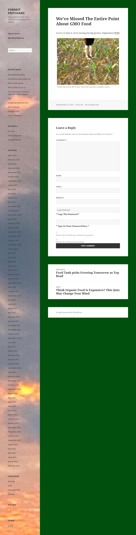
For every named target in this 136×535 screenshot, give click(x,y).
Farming (11, 481)
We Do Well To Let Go (17, 87)
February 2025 (14, 159)
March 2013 (13, 415)
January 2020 (13, 228)
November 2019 (14, 236)
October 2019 (13, 240)
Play (9, 98)
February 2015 (14, 355)
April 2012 (12, 457)
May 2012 (12, 453)
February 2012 (14, 466)
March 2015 (13, 351)
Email (59, 186)
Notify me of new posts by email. (70, 242)
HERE (117, 33)
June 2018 (12, 287)
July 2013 (11, 398)
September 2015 (14, 338)
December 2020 (14, 206)
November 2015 (14, 330)
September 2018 (14, 283)
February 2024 (14, 168)
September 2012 (14, 440)
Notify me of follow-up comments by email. (74, 235)
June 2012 (12, 449)
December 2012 (14, 427)
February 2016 (14, 317)
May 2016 (12, 313)
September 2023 (14, 181)
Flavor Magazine (14, 135)
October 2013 (13, 385)
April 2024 (12, 164)
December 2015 (14, 325)
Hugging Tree (13, 111)
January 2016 (13, 321)
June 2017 (12, 300)
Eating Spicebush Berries (18, 103)
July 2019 (11, 253)
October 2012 (13, 436)
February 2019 (14, 274)
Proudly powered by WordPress (69, 312)
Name (58, 175)
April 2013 (12, 410)
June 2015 (12, 342)
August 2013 (13, 393)
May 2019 (12, 262)
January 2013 (13, 423)
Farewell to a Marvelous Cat (19, 79)
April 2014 (12, 372)
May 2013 (12, 406)
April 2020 (12, 219)
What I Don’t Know (15, 83)
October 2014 (13, 364)
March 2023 (13, 198)
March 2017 (13, 308)
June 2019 (12, 257)
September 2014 (14, 368)
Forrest (80, 105)
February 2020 (14, 223)
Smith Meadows (14, 140)
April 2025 (12, 155)
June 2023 (12, 189)
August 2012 (13, 444)
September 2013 (14, 389)
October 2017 (13, 291)
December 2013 (14, 381)
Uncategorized (14, 490)
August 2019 (13, 249)
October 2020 (13, 211)
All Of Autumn (14, 107)
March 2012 (13, 461)
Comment (61, 140)
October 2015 (13, 334)
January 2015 (13, 359)
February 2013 (14, 419)
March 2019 (13, 270)
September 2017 (14, 296)
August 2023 (13, 185)
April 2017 (12, 304)
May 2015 (12, 347)
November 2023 (14, 172)
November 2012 (14, 432)
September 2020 (14, 215)
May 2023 (12, 194)
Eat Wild (11, 131)
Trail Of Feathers (15, 115)
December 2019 (14, 232)
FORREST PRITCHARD (16, 11)
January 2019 (13, 279)
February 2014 (14, 376)
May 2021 (12, 202)
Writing (11, 494)
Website (60, 198)
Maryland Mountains (16, 75)
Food (10, 486)
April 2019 (12, 266)
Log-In (10, 526)
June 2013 (12, 402)
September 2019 (14, 245)
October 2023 (13, 176)
